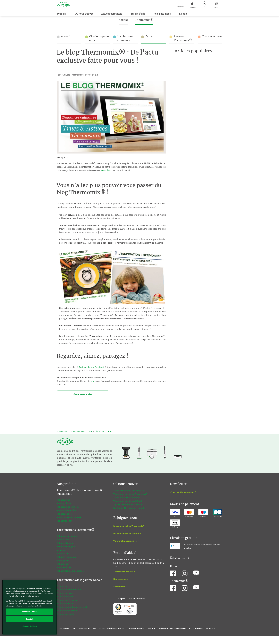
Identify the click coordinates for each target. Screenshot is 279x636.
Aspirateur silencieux (67, 599)
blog (93, 380)
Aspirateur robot (65, 603)
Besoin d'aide (138, 13)
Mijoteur (61, 549)
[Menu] (135, 605)
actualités (106, 170)
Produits (62, 13)
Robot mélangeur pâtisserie (70, 570)
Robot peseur (63, 560)
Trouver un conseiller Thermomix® (130, 494)
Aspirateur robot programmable (72, 606)
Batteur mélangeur (66, 546)
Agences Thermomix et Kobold (128, 504)
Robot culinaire (64, 513)
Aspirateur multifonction (69, 589)
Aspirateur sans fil (65, 613)
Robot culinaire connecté (69, 517)
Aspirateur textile (65, 596)
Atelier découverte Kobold (126, 497)
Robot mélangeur (65, 542)
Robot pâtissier (64, 503)
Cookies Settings (30, 626)
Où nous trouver (84, 13)
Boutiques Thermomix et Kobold (129, 508)
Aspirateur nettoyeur (67, 610)
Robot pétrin (63, 563)
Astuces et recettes (112, 13)
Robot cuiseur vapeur (67, 535)
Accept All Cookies (29, 611)
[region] (29, 607)
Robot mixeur (63, 553)
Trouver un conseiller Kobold (127, 501)
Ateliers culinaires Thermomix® (128, 490)
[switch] (130, 611)
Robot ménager (64, 520)
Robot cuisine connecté (68, 506)
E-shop (183, 13)
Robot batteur (63, 539)
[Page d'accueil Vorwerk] (63, 5)
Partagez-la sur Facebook (91, 367)
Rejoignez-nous (162, 13)
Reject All (30, 619)
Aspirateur (62, 585)
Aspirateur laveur (65, 592)
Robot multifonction (66, 510)
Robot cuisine (63, 499)
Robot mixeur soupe (66, 556)
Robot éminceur (64, 567)
